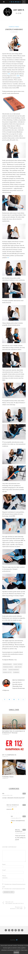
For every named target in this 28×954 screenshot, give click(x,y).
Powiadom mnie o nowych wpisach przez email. (14, 888)
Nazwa (4, 864)
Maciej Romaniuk (18, 680)
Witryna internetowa (4, 876)
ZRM (18, 76)
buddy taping (18, 664)
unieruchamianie (14, 669)
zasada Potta (7, 672)
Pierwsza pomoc (14, 26)
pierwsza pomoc (8, 666)
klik (8, 257)
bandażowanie (7, 664)
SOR (9, 74)
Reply (24, 793)
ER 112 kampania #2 (9, 755)
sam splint (18, 666)
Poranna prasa (7, 776)
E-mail (4, 870)
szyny (5, 669)
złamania (16, 672)
